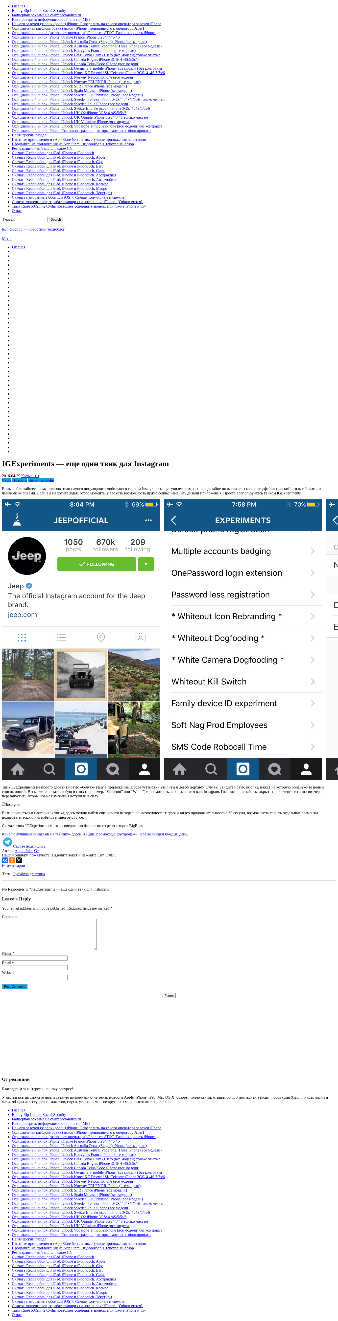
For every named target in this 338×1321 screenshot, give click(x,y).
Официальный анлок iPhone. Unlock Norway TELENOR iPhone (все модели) (76, 82)
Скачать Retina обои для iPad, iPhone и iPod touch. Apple (58, 157)
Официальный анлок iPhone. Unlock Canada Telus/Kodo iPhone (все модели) (75, 64)
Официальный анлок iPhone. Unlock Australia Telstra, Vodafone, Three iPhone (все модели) (87, 46)
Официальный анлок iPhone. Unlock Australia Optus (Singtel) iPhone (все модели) (79, 42)
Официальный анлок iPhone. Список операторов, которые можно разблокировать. (81, 130)
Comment (9, 917)
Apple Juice (24, 851)
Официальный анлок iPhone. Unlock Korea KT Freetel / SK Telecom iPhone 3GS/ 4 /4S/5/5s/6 (88, 73)
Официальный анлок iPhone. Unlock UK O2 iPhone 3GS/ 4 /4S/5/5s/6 (69, 113)
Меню (7, 238)
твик (41, 874)
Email (6, 963)
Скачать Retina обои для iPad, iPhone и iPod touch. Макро (59, 188)
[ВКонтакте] (5, 860)
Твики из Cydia (41, 480)
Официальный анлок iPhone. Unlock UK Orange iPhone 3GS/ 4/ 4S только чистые (80, 117)
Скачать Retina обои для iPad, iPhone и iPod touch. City (57, 162)
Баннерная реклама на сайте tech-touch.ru (46, 15)
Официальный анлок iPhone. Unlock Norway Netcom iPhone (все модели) (73, 77)
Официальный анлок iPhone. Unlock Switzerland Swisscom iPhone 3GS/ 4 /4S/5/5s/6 (81, 108)
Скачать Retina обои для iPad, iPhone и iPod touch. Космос (60, 184)
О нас (17, 211)
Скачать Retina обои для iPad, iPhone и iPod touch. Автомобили (65, 179)
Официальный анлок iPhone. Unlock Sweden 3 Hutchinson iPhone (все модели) (77, 95)
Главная (18, 6)
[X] (19, 860)
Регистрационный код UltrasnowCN (42, 148)
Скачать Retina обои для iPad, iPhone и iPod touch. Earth (58, 166)
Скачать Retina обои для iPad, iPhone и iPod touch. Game (58, 171)
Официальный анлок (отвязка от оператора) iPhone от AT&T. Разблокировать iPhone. (84, 33)
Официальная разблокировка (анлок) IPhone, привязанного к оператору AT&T (78, 28)
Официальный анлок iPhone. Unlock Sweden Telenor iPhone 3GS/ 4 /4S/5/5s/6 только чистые (88, 99)
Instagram (29, 874)
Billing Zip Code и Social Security (39, 10)
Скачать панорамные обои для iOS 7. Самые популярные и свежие (68, 197)
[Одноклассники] (12, 860)
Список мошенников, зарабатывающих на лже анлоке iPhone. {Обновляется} (77, 202)
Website (8, 972)
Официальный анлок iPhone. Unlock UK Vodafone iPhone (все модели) (71, 122)
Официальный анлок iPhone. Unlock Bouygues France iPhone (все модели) (74, 50)
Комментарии (13, 865)
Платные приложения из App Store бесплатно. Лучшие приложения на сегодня (79, 139)
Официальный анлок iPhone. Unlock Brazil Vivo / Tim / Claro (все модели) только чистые (86, 55)
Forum (169, 996)
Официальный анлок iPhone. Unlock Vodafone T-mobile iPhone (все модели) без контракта (87, 126)
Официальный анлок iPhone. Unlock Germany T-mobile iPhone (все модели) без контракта (87, 68)
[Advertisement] (169, 1032)
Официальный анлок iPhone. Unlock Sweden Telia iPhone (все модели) (70, 104)
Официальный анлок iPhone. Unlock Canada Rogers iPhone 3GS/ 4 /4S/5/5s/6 (75, 59)
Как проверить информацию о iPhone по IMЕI (51, 19)
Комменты (30, 476)
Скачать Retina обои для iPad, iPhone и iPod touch (53, 153)
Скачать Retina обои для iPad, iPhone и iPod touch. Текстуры (62, 193)
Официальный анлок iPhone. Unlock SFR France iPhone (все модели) (69, 86)
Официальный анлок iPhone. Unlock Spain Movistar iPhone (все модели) (72, 90)
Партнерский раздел (29, 135)
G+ (36, 851)
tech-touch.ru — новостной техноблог (33, 229)
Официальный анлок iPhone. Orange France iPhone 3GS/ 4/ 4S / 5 (66, 37)
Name (6, 953)
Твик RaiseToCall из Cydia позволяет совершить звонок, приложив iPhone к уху (79, 206)
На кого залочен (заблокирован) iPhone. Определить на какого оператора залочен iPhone (86, 24)
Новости (19, 480)
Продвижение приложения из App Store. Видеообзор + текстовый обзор (73, 144)
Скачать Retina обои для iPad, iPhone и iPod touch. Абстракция (64, 175)
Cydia (6, 480)
